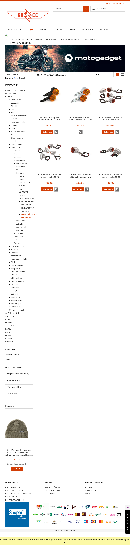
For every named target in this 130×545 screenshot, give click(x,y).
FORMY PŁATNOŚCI (12, 487)
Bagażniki (15, 103)
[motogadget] (65, 58)
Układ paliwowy (17, 278)
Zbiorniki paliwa (17, 303)
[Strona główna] (28, 15)
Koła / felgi (15, 119)
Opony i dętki (16, 144)
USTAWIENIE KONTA (52, 491)
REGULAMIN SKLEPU (13, 497)
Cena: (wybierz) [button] (12, 394)
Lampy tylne (18, 230)
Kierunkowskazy (20, 160)
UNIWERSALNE (15, 100)
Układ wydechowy (18, 281)
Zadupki (14, 291)
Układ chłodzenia (18, 272)
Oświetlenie (15, 147)
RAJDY (8, 329)
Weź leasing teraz (127, 521)
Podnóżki (14, 249)
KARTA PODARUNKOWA (15, 90)
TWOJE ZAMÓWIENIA (52, 487)
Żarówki (17, 243)
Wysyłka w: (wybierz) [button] (14, 387)
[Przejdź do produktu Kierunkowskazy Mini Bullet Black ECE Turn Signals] (49, 98)
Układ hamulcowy (18, 275)
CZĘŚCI (8, 97)
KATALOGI (9, 332)
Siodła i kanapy (17, 265)
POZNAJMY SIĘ (90, 491)
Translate (22, 78)
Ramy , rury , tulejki (19, 259)
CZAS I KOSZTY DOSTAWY (14, 491)
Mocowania (18, 233)
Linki (13, 128)
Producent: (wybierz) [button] (14, 380)
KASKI (7, 319)
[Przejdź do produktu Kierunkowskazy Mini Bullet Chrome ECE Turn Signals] (80, 98)
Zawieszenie (16, 297)
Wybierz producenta (12, 354)
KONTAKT (88, 487)
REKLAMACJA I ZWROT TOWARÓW (18, 494)
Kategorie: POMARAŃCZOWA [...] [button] (18, 374)
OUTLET (8, 335)
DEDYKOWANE (15, 307)
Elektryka (14, 109)
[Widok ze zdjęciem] (117, 74)
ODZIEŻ (8, 323)
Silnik (13, 262)
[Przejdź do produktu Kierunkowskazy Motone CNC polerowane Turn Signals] (80, 155)
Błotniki (14, 106)
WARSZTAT (10, 316)
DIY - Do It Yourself (16, 310)
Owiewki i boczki (17, 246)
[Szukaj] (86, 9)
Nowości (8, 339)
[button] (56, 132)
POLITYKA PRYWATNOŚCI (14, 500)
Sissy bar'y (15, 268)
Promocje (9, 342)
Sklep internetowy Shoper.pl (65, 530)
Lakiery (14, 125)
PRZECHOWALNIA (51, 494)
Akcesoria (17, 151)
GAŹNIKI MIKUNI (12, 313)
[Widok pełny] (122, 74)
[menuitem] (14, 30)
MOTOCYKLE (11, 93)
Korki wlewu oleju (18, 122)
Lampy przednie (20, 227)
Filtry (13, 112)
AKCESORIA (10, 326)
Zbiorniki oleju (16, 300)
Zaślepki (14, 294)
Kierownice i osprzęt (19, 116)
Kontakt (87, 494)
